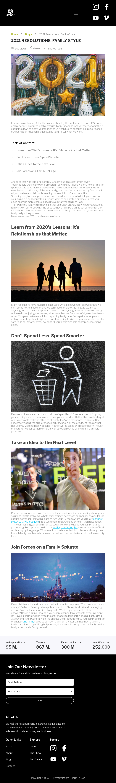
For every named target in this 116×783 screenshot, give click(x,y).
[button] (76, 13)
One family (28, 621)
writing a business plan (65, 527)
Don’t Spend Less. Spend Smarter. (38, 157)
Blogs (28, 34)
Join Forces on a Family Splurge (36, 171)
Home (14, 34)
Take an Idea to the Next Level (35, 164)
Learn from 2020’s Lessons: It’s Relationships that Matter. (53, 150)
